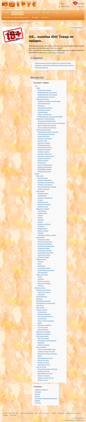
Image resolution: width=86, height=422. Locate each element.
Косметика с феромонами (45, 119)
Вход (62, 3)
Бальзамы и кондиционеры (47, 340)
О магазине (36, 58)
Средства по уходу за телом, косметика (51, 123)
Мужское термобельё (45, 198)
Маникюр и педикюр (43, 332)
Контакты (45, 17)
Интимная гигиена (44, 110)
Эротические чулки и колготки (48, 132)
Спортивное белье (44, 268)
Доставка (46, 13)
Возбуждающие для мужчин (47, 92)
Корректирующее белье (46, 270)
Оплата (65, 13)
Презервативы (43, 112)
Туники (40, 217)
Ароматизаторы (41, 296)
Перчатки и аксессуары (46, 156)
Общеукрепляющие (44, 90)
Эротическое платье (45, 147)
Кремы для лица (43, 362)
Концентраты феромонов (46, 121)
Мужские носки (43, 206)
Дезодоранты (42, 312)
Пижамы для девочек (45, 184)
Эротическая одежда (43, 130)
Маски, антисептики (44, 114)
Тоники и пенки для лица (46, 351)
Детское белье (43, 178)
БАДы (38, 88)
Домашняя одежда (44, 204)
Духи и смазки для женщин (47, 127)
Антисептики (42, 318)
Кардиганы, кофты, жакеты (47, 235)
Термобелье (42, 211)
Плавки (40, 200)
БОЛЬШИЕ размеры (45, 169)
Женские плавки (43, 257)
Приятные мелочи (42, 99)
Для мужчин (40, 191)
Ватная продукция (44, 314)
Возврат (35, 17)
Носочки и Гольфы (44, 283)
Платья (40, 222)
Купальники (42, 162)
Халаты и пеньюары (45, 138)
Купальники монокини (45, 252)
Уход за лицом (41, 347)
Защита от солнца (44, 292)
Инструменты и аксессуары (45, 303)
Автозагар (41, 294)
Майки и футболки (44, 224)
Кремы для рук (43, 380)
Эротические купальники (46, 134)
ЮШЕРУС (81, 418)
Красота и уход (40, 288)
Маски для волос (43, 345)
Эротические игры (44, 103)
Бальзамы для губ (44, 364)
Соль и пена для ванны (46, 321)
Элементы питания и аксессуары (49, 101)
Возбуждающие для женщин (47, 94)
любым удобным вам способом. (53, 52)
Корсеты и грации (44, 143)
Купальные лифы (44, 239)
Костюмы (41, 226)
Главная (6, 13)
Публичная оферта (41, 67)
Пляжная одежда (44, 248)
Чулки (40, 277)
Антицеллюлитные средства (47, 369)
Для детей (39, 176)
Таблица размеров (32, 13)
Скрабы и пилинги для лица (47, 353)
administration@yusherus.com (74, 420)
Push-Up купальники (45, 242)
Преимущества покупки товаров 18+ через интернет (53, 63)
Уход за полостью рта (45, 316)
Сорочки (41, 220)
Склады (56, 13)
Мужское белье (43, 160)
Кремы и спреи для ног (46, 378)
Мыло (40, 323)
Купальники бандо (44, 255)
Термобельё (42, 195)
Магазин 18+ (17, 13)
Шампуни (41, 342)
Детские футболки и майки (47, 187)
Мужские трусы (43, 202)
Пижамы (41, 233)
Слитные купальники (45, 244)
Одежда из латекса (44, 149)
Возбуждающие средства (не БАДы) (50, 116)
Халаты (40, 215)
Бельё (37, 173)
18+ (36, 86)
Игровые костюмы (44, 145)
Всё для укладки (43, 338)
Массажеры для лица (45, 358)
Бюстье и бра (42, 141)
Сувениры (41, 105)
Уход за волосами (42, 336)
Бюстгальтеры (42, 272)
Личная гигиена (41, 310)
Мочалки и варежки (44, 325)
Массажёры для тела (45, 373)
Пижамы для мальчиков (46, 182)
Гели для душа (43, 327)
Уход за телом (41, 367)
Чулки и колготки (43, 136)
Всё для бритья (43, 329)
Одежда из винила (44, 158)
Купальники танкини (45, 250)
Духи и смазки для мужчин (47, 125)
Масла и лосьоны (44, 375)
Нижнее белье (41, 259)
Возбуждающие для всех (46, 97)
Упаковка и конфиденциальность (16, 17)
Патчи (40, 356)
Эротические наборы (45, 108)
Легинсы (41, 285)
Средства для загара (43, 290)
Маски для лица (43, 360)
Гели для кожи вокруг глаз (47, 349)
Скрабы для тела (44, 371)
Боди (39, 263)
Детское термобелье (45, 180)
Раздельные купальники (46, 246)
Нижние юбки (42, 213)
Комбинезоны (42, 228)
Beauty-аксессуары (44, 171)
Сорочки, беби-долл (45, 154)
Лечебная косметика (43, 301)
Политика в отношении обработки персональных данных (54, 65)
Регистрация (65, 6)
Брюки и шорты (43, 231)
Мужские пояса (43, 193)
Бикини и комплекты (45, 167)
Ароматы (39, 299)
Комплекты (41, 266)
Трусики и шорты (43, 152)
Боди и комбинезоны (45, 165)
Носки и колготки (43, 189)
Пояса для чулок (43, 281)
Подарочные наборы (43, 334)
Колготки (41, 279)
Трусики (40, 261)
